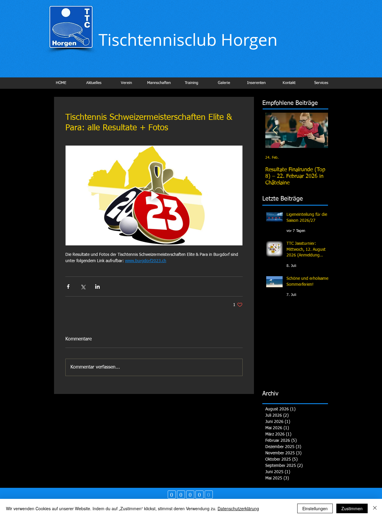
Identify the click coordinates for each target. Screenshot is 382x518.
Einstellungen (315, 508)
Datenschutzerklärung (238, 508)
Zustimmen (352, 508)
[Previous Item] (275, 130)
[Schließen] (374, 508)
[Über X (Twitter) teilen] (83, 286)
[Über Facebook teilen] (68, 286)
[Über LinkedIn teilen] (97, 286)
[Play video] (154, 195)
